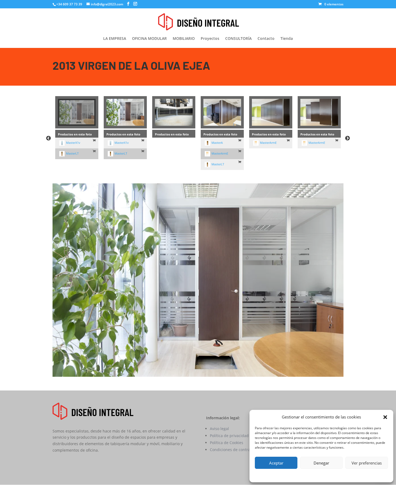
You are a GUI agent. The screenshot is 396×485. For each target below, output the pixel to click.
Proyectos (210, 39)
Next (347, 138)
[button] (385, 417)
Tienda (286, 39)
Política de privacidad (229, 435)
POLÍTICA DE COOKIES (289, 475)
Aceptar (276, 463)
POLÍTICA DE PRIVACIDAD (328, 475)
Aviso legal (219, 428)
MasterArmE (219, 153)
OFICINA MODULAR (149, 39)
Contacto (266, 39)
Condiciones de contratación (235, 449)
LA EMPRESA (114, 39)
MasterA (217, 143)
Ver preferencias (367, 463)
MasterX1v (73, 143)
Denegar (321, 463)
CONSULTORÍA (238, 39)
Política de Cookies (226, 442)
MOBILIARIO (184, 39)
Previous (48, 138)
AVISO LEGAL (360, 475)
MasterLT (72, 153)
